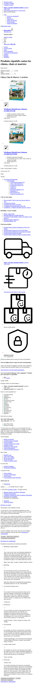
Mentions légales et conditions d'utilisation (14, 492)
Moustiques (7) (14, 191)
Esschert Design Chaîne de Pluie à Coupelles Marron (17, 234)
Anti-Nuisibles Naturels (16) (17, 182)
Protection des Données (10, 493)
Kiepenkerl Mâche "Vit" (10, 221)
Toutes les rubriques (12, 23)
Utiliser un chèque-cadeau (10, 461)
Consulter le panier (8, 5)
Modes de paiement (12, 20)
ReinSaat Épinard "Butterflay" (11, 219)
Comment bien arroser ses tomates (12, 204)
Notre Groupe (7, 476)
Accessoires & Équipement (11, 179)
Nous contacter (11, 22)
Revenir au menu (8, 2)
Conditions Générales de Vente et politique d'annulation (18, 495)
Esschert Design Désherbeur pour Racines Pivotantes (17, 231)
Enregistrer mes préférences (7, 678)
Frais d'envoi (10, 19)
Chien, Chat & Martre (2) (16, 183)
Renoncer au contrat (6, 505)
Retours (9, 17)
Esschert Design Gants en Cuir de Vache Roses (16, 230)
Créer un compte (8, 37)
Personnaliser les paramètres (8, 538)
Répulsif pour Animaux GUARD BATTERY (15, 153)
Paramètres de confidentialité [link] (11, 498)
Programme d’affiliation (10, 467)
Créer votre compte (9, 456)
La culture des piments (9, 203)
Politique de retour (8, 445)
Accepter (3, 536)
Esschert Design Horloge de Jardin (12, 233)
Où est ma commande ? (13, 16)
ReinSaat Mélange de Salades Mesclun (13, 215)
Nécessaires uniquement (13, 536)
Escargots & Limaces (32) (16, 185)
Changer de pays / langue (16, 486)
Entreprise (6, 501)
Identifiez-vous (7, 31)
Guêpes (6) (13, 188)
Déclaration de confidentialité (8, 541)
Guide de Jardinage (9, 466)
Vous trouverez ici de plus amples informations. (13, 370)
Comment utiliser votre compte (11, 443)
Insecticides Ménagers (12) (17, 189)
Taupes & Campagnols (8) (17, 194)
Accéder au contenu (9, 3)
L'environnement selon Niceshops (12, 477)
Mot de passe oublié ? (9, 458)
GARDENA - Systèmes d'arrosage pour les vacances (17, 207)
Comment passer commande (11, 441)
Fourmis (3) (13, 186)
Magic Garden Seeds (9, 214)
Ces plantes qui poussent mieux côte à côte (14, 206)
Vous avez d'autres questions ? (11, 449)
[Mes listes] (5, 40)
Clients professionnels (9, 448)
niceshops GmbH (12, 489)
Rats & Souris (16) (15, 192)
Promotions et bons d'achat (10, 446)
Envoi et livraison (8, 442)
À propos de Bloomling (10, 474)
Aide (5, 14)
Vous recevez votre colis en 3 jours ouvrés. (14, 10)
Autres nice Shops (8, 502)
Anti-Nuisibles (10, 181)
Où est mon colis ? (8, 459)
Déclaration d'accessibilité (10, 496)
